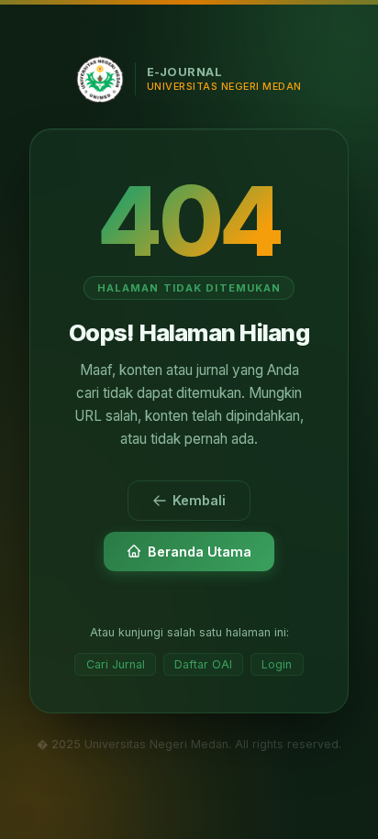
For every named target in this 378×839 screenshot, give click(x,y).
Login (276, 664)
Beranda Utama (199, 551)
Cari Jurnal (115, 664)
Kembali (199, 500)
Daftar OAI (203, 664)
